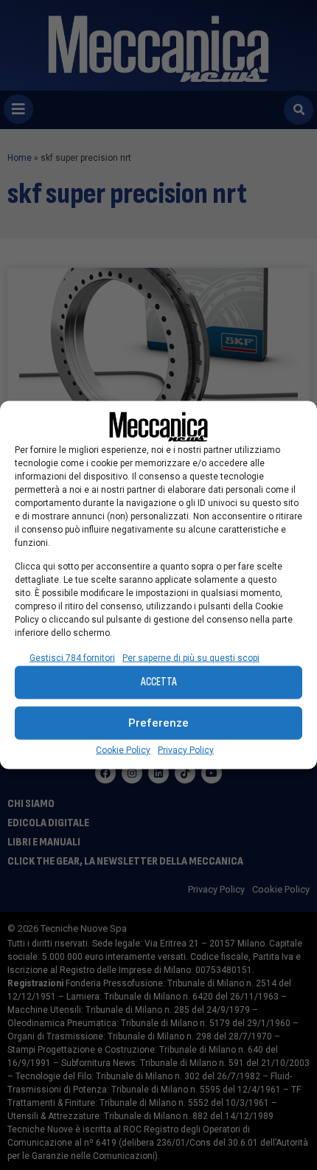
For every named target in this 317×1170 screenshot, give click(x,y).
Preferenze (158, 723)
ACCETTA (159, 682)
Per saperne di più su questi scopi (190, 657)
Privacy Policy (186, 749)
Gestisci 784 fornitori (72, 657)
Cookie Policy (123, 749)
